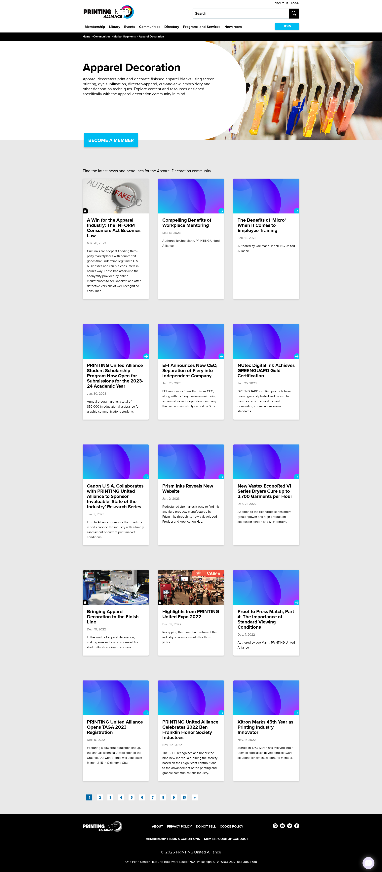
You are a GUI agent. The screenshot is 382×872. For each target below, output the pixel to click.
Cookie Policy (231, 826)
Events (129, 26)
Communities (149, 26)
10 (184, 797)
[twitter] (289, 826)
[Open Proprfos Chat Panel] (368, 863)
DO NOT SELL (206, 826)
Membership (95, 26)
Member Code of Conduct (226, 839)
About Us (281, 3)
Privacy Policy (179, 826)
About (157, 826)
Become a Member (111, 140)
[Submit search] (294, 14)
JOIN (287, 26)
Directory (171, 26)
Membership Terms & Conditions (172, 839)
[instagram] (275, 826)
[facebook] (296, 826)
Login (295, 3)
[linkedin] (282, 826)
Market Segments (124, 36)
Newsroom (233, 26)
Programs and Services (201, 26)
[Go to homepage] (102, 826)
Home (86, 36)
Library (114, 26)
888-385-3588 (247, 861)
